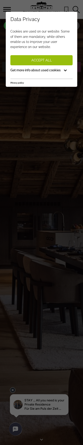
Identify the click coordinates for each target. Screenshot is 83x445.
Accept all (41, 60)
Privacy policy (17, 83)
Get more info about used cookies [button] (35, 70)
